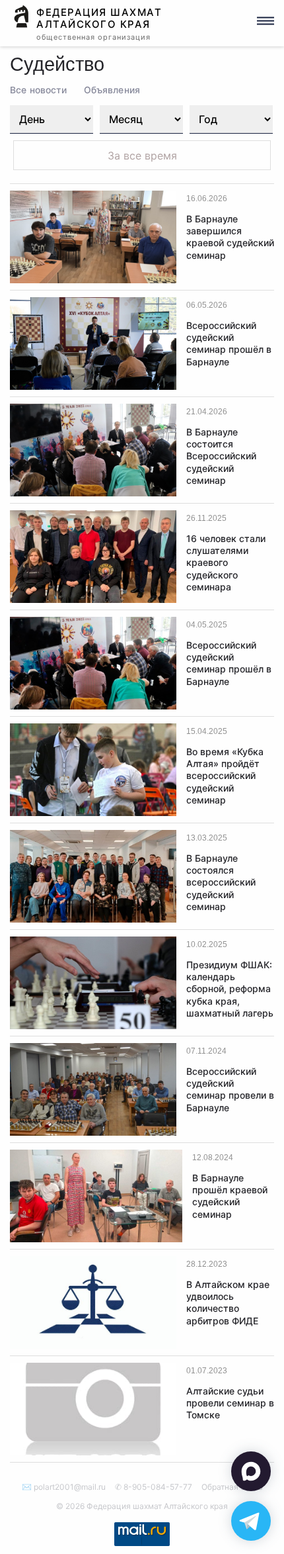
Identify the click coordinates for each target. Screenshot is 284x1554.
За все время (142, 155)
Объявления (112, 90)
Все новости (38, 90)
